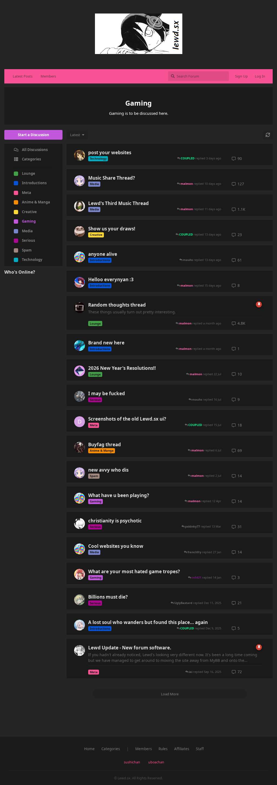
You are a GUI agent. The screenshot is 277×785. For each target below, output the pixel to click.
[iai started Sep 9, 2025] (79, 625)
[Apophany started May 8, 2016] (79, 307)
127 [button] (241, 183)
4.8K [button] (241, 323)
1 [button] (239, 348)
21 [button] (240, 602)
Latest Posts (22, 76)
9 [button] (239, 399)
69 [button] (240, 450)
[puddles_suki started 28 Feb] (79, 498)
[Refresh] (268, 135)
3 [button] (239, 577)
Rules (163, 748)
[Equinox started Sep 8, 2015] (79, 206)
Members (48, 76)
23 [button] (240, 234)
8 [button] (239, 285)
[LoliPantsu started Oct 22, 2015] (79, 447)
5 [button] (239, 628)
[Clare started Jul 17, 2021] (79, 650)
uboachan (156, 762)
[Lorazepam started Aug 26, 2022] (79, 231)
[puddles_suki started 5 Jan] (79, 549)
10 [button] (240, 374)
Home (89, 748)
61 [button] (240, 260)
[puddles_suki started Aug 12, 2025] (79, 256)
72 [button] (240, 671)
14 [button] (240, 475)
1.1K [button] (241, 209)
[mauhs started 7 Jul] (79, 396)
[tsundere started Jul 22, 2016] (79, 155)
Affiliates (181, 748)
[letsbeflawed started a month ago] (79, 345)
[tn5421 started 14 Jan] (79, 472)
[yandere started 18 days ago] (79, 282)
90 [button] (240, 158)
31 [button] (240, 526)
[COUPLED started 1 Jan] (79, 370)
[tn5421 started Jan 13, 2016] (79, 180)
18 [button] (240, 425)
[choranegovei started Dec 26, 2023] (79, 599)
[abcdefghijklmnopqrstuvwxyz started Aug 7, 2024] (79, 574)
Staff (200, 748)
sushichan (132, 762)
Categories (110, 748)
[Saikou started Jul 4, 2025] (79, 523)
